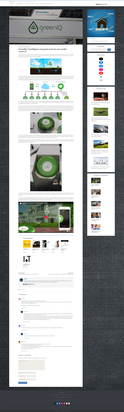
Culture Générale (19, 3)
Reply (26, 307)
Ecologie (33, 3)
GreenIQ (29, 335)
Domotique (26, 3)
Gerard (22, 325)
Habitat (37, 3)
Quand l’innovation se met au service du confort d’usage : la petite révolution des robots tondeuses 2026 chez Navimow (100, 119)
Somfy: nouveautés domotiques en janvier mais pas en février (28, 274)
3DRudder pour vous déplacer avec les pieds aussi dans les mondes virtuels (60, 274)
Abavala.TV (12, 3)
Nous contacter (48, 3)
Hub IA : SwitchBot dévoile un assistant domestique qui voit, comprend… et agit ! (100, 103)
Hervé (29, 46)
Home (2, 7)
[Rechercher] (109, 49)
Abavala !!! (12, 2)
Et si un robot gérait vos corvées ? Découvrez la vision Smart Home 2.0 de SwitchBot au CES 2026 (100, 167)
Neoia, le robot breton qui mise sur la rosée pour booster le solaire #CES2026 (99, 135)
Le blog (42, 3)
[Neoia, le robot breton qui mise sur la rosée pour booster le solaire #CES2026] (100, 129)
